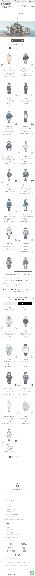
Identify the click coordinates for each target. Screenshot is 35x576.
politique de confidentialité (20, 299)
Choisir (10, 304)
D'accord (24, 304)
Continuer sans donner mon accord (23, 271)
